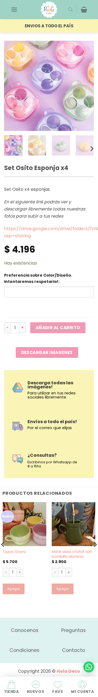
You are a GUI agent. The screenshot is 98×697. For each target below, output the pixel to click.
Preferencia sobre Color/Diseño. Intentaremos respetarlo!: (38, 278)
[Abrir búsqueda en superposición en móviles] (70, 9)
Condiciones (24, 650)
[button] (14, 9)
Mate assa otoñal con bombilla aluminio (72, 554)
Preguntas (73, 630)
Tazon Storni (14, 552)
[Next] (85, 86)
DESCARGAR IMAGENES (47, 352)
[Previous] (13, 86)
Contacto (73, 650)
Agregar (13, 589)
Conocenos (24, 630)
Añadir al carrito (58, 327)
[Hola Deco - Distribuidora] (49, 9)
